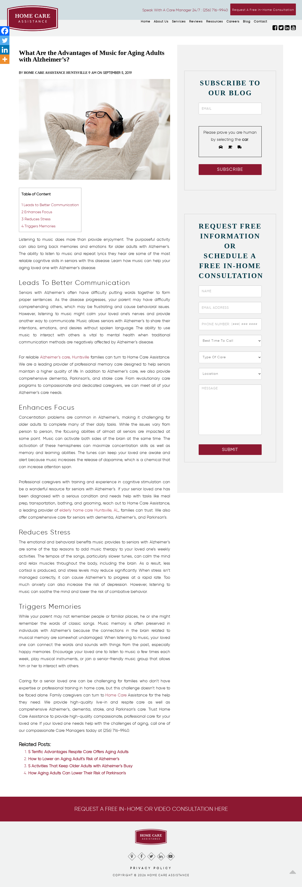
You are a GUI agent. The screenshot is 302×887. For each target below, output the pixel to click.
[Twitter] (4, 40)
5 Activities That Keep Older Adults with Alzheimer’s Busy (80, 765)
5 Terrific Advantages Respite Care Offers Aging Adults (78, 751)
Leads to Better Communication (50, 204)
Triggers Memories (38, 226)
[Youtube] (170, 855)
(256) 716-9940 (215, 10)
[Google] (132, 855)
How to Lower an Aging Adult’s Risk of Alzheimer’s (73, 758)
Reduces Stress (35, 219)
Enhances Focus (36, 211)
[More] (4, 59)
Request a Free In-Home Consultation (263, 10)
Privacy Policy (151, 868)
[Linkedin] (4, 49)
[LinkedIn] (161, 855)
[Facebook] (4, 31)
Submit (230, 449)
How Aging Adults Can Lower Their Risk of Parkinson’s (77, 772)
